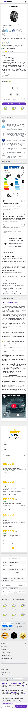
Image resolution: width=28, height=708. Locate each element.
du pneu (7, 298)
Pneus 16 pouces (5, 594)
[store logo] (8, 2)
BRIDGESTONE (20, 599)
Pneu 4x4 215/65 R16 (20, 591)
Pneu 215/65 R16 (5, 583)
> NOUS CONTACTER (4, 669)
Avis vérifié (7, 466)
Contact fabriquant (8, 555)
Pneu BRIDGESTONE (19, 585)
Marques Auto (14, 599)
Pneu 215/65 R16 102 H (15, 583)
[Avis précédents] (10, 548)
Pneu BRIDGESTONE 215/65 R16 (8, 591)
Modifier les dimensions (6, 27)
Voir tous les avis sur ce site (15, 439)
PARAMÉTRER (7, 706)
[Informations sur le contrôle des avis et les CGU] (22, 437)
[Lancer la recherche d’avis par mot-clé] (25, 459)
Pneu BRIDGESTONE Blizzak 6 (7, 585)
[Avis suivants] (18, 548)
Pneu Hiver (4, 588)
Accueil (2, 599)
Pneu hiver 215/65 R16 (13, 588)
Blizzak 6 (3, 601)
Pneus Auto (7, 599)
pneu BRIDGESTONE (13, 375)
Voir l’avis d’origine (6, 494)
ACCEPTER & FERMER (21, 706)
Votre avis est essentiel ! (5, 672)
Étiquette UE (6, 162)
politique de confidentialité (16, 701)
